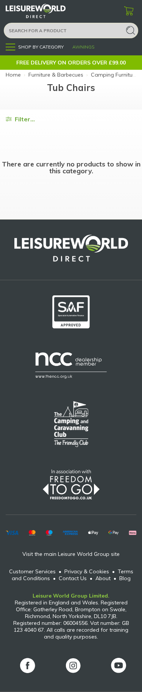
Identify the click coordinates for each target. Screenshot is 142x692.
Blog (125, 578)
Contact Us (73, 578)
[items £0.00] (128, 11)
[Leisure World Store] (45, 11)
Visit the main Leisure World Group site (71, 554)
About (103, 578)
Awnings (83, 47)
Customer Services (32, 571)
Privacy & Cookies (86, 571)
